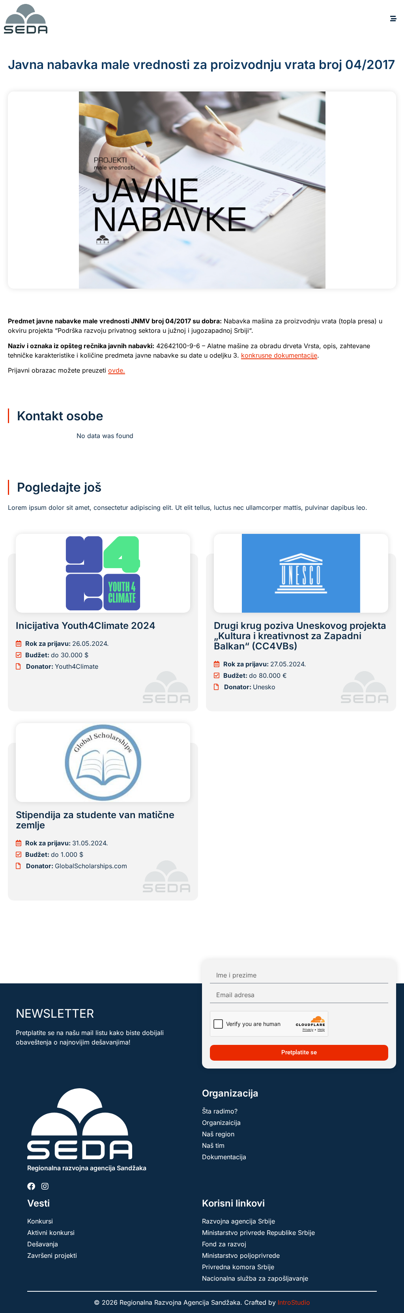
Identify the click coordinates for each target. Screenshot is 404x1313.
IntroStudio (294, 1302)
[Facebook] (31, 1186)
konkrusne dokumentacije (279, 355)
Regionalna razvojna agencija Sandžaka (86, 1168)
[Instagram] (45, 1186)
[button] (393, 19)
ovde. (116, 370)
